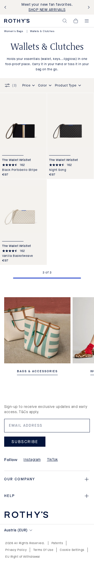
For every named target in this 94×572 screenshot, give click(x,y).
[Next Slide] (88, 7)
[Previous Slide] (6, 7)
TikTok (52, 459)
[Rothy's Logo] (17, 21)
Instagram (32, 459)
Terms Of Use (43, 550)
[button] (65, 21)
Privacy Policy (16, 550)
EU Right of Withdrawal (22, 557)
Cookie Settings (72, 550)
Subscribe (24, 441)
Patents (57, 543)
